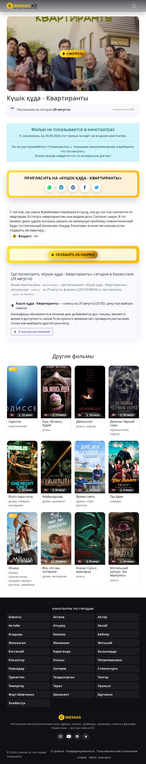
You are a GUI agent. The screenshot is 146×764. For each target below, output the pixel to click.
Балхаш (59, 634)
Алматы (15, 617)
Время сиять (85, 496)
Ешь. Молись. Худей (52, 423)
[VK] (73, 187)
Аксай (102, 625)
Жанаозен (61, 643)
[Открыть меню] (134, 6)
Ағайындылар (52, 496)
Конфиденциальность (80, 751)
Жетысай (105, 643)
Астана (58, 617)
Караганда (62, 651)
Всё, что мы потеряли (51, 570)
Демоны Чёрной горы (122, 423)
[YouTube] (68, 736)
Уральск (104, 686)
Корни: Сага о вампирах (86, 570)
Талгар (103, 677)
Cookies (82, 757)
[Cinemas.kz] (73, 717)
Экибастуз (17, 703)
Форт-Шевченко (21, 694)
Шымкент (61, 694)
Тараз (57, 686)
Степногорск (108, 668)
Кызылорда (107, 651)
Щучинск (105, 694)
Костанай (16, 651)
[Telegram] (61, 187)
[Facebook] (85, 187)
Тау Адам (116, 496)
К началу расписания (34, 332)
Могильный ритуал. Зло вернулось (119, 571)
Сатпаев (59, 668)
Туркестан (17, 677)
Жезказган (17, 643)
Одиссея (15, 421)
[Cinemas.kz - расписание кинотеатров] (22, 6)
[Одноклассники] (85, 736)
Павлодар (16, 668)
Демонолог (84, 421)
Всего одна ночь (21, 496)
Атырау (59, 625)
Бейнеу (103, 634)
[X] (96, 187)
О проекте (57, 751)
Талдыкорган (64, 677)
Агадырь (16, 634)
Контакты (104, 757)
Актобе (14, 625)
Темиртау (16, 686)
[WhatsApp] (49, 187)
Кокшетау (17, 660)
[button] (73, 53)
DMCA (93, 757)
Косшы (58, 660)
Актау (102, 617)
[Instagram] (60, 736)
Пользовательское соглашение (117, 751)
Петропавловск (110, 660)
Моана (14, 568)
